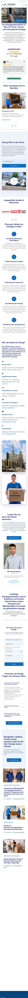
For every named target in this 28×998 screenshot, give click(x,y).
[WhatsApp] (1, 1)
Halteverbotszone (7, 382)
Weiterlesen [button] (6, 72)
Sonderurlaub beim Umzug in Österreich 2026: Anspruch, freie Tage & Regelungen (13, 861)
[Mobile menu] (26, 5)
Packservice (5, 406)
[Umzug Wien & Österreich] (14, 100)
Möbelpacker (13, 394)
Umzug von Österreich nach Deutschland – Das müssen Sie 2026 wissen (14, 827)
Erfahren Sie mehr (6, 119)
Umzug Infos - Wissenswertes (13, 785)
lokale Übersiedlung (8, 420)
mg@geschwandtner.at (14, 582)
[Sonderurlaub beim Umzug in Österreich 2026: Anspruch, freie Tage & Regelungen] (14, 845)
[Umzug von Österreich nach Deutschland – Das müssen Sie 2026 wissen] (14, 812)
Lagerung (5, 432)
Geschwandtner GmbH (19, 798)
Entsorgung (12, 432)
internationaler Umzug (9, 422)
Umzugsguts (20, 367)
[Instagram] (4, 1)
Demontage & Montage (17, 406)
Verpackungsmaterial (8, 408)
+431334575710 (14, 580)
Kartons (9, 370)
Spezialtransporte (10, 434)
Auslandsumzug (9, 822)
